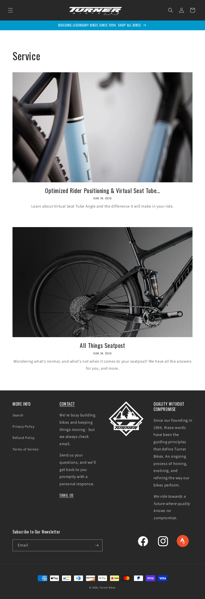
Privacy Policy (23, 426)
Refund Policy (23, 437)
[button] (10, 10)
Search (18, 415)
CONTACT (67, 404)
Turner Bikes (108, 587)
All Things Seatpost (102, 345)
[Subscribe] (96, 545)
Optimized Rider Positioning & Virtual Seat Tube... (102, 190)
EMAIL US (67, 495)
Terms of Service (25, 449)
